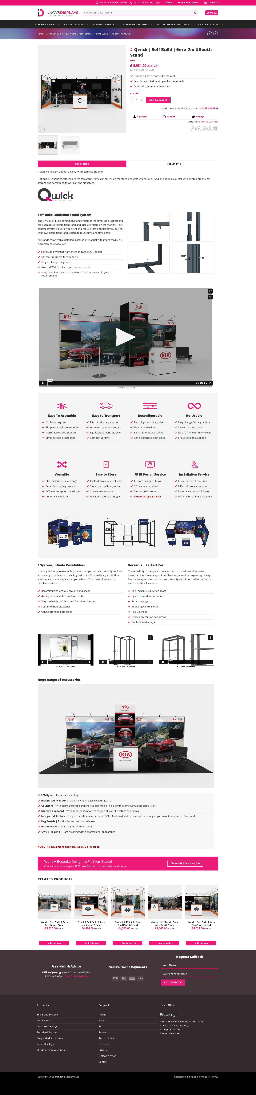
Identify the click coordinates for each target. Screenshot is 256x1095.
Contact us (50, 866)
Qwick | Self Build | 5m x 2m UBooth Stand (54, 923)
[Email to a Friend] (204, 128)
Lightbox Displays (47, 1026)
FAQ (101, 1026)
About (102, 1014)
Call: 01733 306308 (76, 976)
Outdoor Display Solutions (52, 1050)
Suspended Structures (50, 1038)
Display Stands (45, 1020)
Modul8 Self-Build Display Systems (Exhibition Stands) (69, 34)
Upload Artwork (108, 1056)
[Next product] (209, 33)
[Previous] (43, 89)
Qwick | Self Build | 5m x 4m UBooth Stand (164, 923)
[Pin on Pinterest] (210, 128)
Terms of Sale (107, 1038)
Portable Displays (47, 1032)
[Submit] (195, 13)
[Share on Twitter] (198, 128)
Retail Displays (45, 1044)
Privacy (103, 1050)
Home (40, 34)
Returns (103, 1032)
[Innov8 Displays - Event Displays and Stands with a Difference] (58, 13)
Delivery (103, 1044)
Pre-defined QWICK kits (121, 34)
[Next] (120, 89)
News (102, 1020)
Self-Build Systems (48, 1014)
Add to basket (158, 100)
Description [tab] (82, 163)
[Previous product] (215, 33)
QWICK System (101, 34)
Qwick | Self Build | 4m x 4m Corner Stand (91, 923)
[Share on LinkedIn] (215, 128)
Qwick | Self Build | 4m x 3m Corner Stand (201, 923)
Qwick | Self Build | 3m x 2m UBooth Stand (128, 923)
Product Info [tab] (173, 163)
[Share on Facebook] (193, 128)
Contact (103, 1061)
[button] (157, 2)
